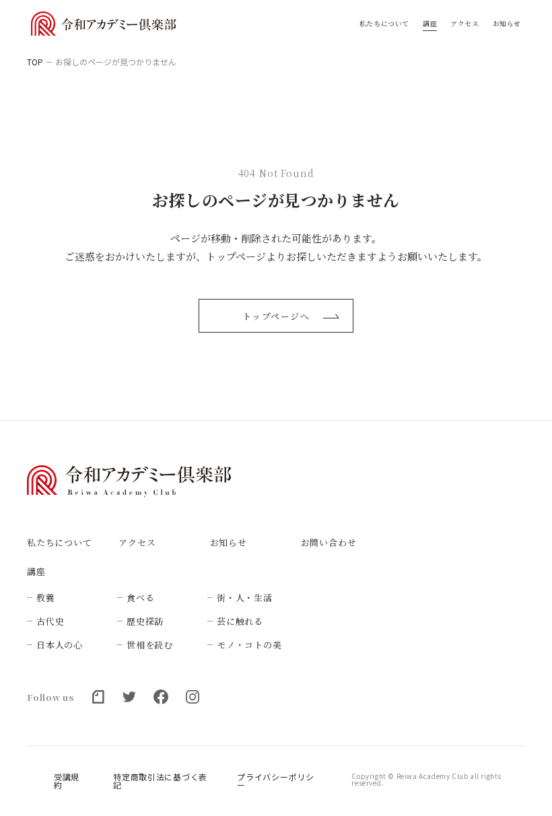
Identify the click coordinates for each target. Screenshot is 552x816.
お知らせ (507, 23)
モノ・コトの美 (249, 644)
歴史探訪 (145, 621)
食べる (140, 597)
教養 (45, 597)
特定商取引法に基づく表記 (160, 781)
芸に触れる (240, 621)
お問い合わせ (329, 542)
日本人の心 (59, 644)
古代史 (50, 621)
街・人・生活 (245, 597)
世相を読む (150, 644)
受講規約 (66, 781)
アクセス (464, 23)
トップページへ (276, 316)
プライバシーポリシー (275, 781)
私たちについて (384, 23)
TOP (35, 62)
